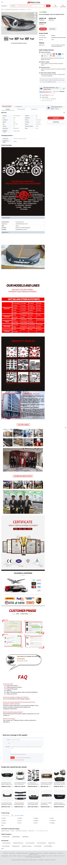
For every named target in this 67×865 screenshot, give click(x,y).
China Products (12, 853)
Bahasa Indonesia (38, 857)
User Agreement (41, 859)
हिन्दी (58, 855)
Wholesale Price (39, 853)
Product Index (60, 853)
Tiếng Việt (31, 857)
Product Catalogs (19, 815)
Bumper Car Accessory (26, 846)
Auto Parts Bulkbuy (48, 846)
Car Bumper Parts (15, 846)
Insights (36, 854)
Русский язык (29, 855)
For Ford (19, 823)
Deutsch (38, 855)
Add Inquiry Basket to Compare (19, 43)
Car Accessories (22, 9)
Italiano (34, 855)
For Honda (3, 823)
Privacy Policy (52, 859)
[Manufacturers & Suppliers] (33, 2)
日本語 (55, 855)
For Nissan (3, 820)
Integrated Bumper (16, 836)
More (2, 848)
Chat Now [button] (53, 29)
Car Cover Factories (6, 843)
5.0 (52, 108)
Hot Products (5, 853)
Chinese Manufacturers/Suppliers (22, 853)
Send (13, 757)
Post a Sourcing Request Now (17, 759)
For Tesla (35, 823)
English (10, 855)
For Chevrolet (52, 820)
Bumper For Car (51, 843)
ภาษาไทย (62, 855)
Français (24, 855)
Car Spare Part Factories (18, 843)
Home (2, 9)
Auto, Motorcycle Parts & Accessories (11, 9)
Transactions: (59, 92)
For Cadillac (52, 823)
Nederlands (43, 855)
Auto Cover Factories (41, 843)
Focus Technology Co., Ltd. (25, 859)
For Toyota (19, 818)
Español (14, 855)
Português (19, 855)
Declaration (47, 859)
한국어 (51, 855)
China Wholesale (32, 853)
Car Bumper (28, 9)
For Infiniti (3, 818)
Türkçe (27, 857)
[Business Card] (64, 112)
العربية (48, 855)
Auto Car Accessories (30, 843)
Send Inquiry (43, 29)
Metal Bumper (25, 836)
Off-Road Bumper (5, 836)
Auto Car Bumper (5, 846)
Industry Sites (46, 853)
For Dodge (36, 818)
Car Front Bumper (37, 846)
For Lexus (19, 820)
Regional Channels (53, 853)
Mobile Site (31, 854)
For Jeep (51, 818)
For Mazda (36, 820)
